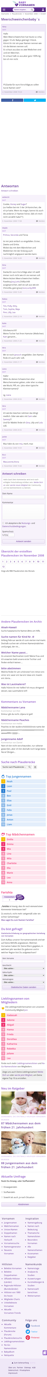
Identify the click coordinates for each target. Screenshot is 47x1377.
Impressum (12, 1373)
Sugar (23, 204)
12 (3, 566)
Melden (41, 92)
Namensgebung (35, 1222)
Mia (9, 848)
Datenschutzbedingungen (14, 526)
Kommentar (7, 502)
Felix (9, 810)
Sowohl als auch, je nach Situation (19, 1197)
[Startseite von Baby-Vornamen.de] (23, 5)
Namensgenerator (12, 1246)
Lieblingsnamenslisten (27, 1063)
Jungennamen (10, 1222)
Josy (13, 281)
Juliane (10, 1053)
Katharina (12, 1043)
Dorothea (12, 1039)
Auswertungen (34, 1278)
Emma (10, 844)
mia (21, 443)
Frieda (10, 1034)
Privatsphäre (25, 1370)
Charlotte (12, 863)
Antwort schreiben (9, 190)
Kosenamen (33, 1253)
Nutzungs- (26, 523)
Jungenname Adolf (12, 739)
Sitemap (27, 1367)
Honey (13, 204)
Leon (9, 786)
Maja (17, 309)
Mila (9, 858)
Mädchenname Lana (13, 707)
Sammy (6, 419)
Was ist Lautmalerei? (13, 684)
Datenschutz (13, 1370)
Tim (5, 306)
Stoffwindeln (9, 1192)
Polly (9, 306)
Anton (10, 819)
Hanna (10, 1029)
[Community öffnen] (44, 9)
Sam (30, 416)
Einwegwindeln (10, 1187)
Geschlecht (6, 965)
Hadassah (12, 1015)
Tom (5, 309)
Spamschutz (7, 531)
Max (5, 461)
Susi (24, 288)
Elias (9, 800)
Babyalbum (9, 1351)
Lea (13, 312)
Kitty (15, 306)
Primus (6, 235)
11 (43, 561)
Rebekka (11, 1048)
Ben (9, 795)
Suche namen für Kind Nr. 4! (17, 636)
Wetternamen (34, 1295)
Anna (9, 882)
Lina (9, 853)
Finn (5, 312)
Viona (16, 461)
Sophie (11, 309)
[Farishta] (12, 902)
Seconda (14, 235)
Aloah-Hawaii (9, 627)
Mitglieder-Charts (12, 1299)
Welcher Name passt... (14, 652)
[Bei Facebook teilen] (12, 100)
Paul (9, 790)
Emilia (10, 839)
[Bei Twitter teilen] (35, 100)
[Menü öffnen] (4, 9)
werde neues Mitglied (19, 485)
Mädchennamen (11, 1226)
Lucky (29, 288)
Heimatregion (7, 979)
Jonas (9, 814)
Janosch (17, 354)
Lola (41, 422)
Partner (20, 1367)
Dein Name (7, 493)
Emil (9, 805)
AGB (33, 1367)
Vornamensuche (11, 1243)
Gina (28, 422)
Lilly (9, 312)
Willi (34, 288)
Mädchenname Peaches (15, 720)
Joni (26, 1010)
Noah (9, 781)
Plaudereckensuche (13, 1338)
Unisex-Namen (10, 1229)
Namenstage (33, 1268)
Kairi (5, 336)
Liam (9, 824)
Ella (8, 867)
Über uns (12, 1367)
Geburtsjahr (7, 972)
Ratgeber (32, 1257)
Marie (10, 872)
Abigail (10, 1024)
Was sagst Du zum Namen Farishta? (17, 920)
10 (38, 561)
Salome (10, 1019)
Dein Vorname (8, 958)
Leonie (10, 461)
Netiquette (9, 1355)
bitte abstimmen (11, 668)
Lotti (17, 281)
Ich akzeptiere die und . (18, 525)
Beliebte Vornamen (13, 1268)
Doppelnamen (10, 1233)
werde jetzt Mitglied (23, 1075)
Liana (8, 395)
